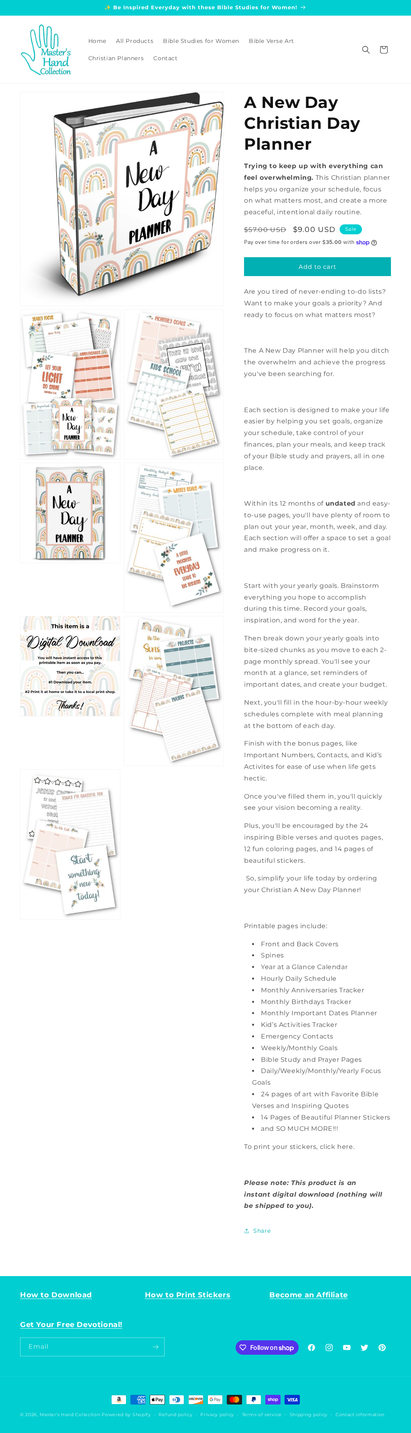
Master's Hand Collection (70, 1414)
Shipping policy (309, 1414)
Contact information (360, 1414)
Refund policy (175, 1414)
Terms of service (262, 1414)
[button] (366, 50)
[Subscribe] (155, 1346)
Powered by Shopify (126, 1414)
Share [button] (262, 1230)
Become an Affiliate (308, 1295)
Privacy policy (217, 1414)
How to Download (56, 1295)
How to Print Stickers (188, 1295)
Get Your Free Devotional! (71, 1324)
